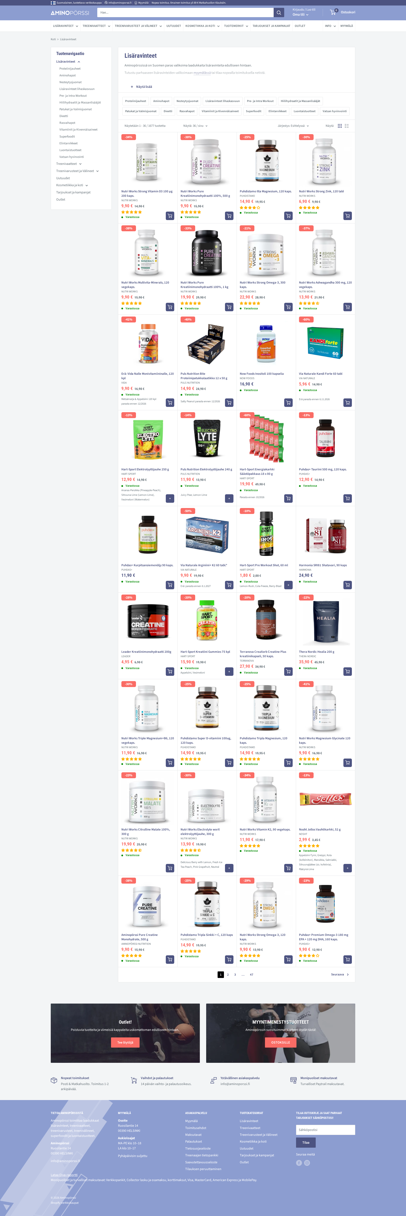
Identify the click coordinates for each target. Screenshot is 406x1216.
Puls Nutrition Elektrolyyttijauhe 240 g (206, 469)
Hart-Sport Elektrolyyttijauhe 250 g (145, 469)
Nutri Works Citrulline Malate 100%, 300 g (145, 831)
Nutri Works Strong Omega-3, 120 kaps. (262, 937)
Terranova (247, 661)
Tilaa (305, 1142)
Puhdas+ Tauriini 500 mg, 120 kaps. (323, 469)
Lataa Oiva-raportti (64, 1175)
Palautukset (193, 1141)
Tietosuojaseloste (198, 1148)
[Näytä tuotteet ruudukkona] (340, 126)
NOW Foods (247, 378)
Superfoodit (67, 136)
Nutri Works (129, 200)
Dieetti (63, 116)
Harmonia (305, 570)
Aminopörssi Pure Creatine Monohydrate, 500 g (139, 937)
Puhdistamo (247, 196)
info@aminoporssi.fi (120, 3)
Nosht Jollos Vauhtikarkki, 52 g (320, 829)
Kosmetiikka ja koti (200, 26)
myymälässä (202, 72)
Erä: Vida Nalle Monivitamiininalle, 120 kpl (147, 376)
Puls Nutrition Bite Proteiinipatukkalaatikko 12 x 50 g (204, 376)
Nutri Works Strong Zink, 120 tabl (321, 191)
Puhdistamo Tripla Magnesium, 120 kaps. (263, 740)
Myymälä (143, 3)
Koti (53, 39)
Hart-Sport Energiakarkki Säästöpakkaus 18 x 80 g (257, 471)
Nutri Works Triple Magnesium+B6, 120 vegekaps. (147, 740)
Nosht (303, 834)
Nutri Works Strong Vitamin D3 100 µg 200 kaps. (147, 193)
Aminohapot (67, 75)
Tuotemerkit (234, 26)
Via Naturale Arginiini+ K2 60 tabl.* (204, 565)
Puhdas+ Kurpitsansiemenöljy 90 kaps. (147, 565)
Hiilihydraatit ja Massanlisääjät (80, 102)
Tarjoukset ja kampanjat (271, 26)
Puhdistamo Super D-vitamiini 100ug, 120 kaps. (206, 740)
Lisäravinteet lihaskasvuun (77, 89)
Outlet (300, 26)
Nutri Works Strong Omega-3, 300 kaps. (262, 284)
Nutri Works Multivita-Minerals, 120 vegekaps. (145, 284)
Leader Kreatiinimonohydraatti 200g (146, 652)
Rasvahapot (67, 123)
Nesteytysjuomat (70, 82)
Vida (124, 383)
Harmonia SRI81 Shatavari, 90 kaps (323, 565)
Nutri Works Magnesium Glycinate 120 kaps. (324, 740)
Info (328, 26)
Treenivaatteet (94, 26)
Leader (125, 656)
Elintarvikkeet (68, 143)
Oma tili (299, 14)
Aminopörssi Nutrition (136, 944)
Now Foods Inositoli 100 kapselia (262, 374)
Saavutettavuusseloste (201, 1162)
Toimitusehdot (195, 1128)
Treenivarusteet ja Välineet (136, 26)
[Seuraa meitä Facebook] (299, 1163)
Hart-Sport (128, 474)
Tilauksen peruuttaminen (203, 1169)
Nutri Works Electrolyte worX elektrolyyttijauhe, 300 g (200, 831)
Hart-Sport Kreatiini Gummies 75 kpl (205, 652)
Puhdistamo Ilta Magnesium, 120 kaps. (266, 191)
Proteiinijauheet (70, 68)
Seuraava (337, 974)
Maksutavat (193, 1134)
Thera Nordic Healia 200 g (316, 652)
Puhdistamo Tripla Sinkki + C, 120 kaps (207, 935)
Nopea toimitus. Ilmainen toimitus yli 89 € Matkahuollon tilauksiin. (189, 3)
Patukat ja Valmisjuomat (75, 109)
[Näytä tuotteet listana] (347, 126)
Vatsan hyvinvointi (71, 157)
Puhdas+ (304, 474)
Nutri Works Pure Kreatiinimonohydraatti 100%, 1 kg (204, 284)
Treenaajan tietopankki (201, 1155)
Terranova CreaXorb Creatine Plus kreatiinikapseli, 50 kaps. (263, 654)
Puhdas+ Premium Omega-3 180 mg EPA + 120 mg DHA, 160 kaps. (323, 937)
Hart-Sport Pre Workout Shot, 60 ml (264, 565)
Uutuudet (173, 26)
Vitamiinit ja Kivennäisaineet (78, 129)
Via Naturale (307, 378)
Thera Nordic (307, 656)
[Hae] (279, 12)
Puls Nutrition (190, 383)
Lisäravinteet (63, 26)
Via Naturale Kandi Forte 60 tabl (320, 374)
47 (251, 974)
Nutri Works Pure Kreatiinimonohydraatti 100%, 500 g (205, 193)
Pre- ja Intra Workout (73, 96)
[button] (131, 212)
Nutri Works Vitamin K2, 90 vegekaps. (265, 829)
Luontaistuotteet (70, 150)
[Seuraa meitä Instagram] (307, 1163)
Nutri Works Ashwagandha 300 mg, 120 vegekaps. (325, 284)
